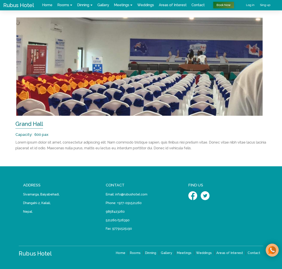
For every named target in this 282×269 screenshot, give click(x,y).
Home (47, 5)
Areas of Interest (173, 5)
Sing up (265, 5)
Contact (198, 5)
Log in (250, 5)
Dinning (83, 5)
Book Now (224, 5)
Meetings (121, 5)
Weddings (145, 5)
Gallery (103, 5)
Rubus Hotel (18, 5)
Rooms (63, 5)
